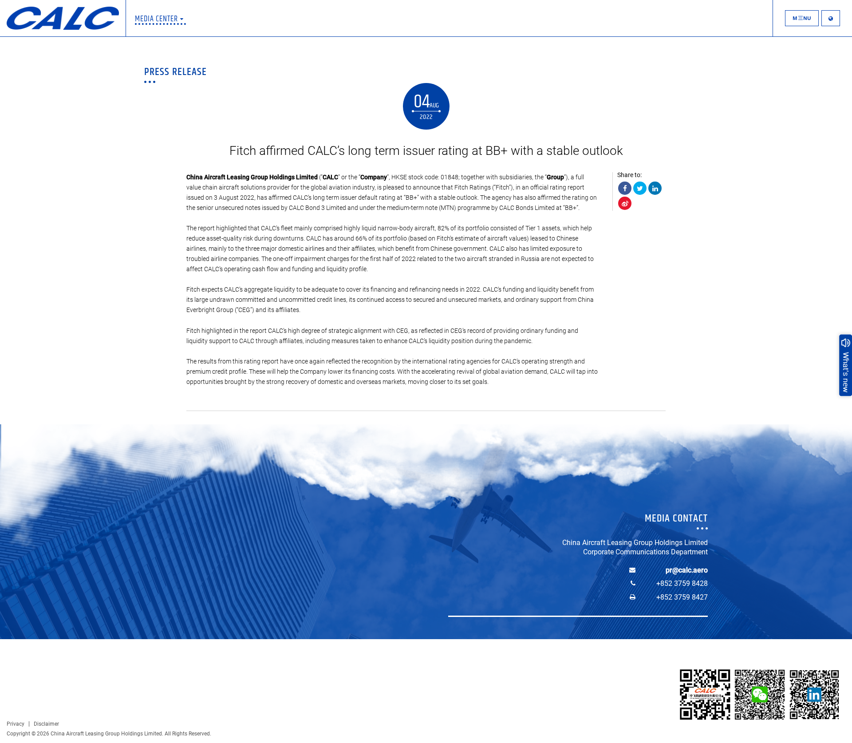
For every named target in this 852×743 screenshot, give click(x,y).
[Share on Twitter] (640, 188)
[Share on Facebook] (624, 188)
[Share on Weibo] (624, 203)
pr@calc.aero (687, 570)
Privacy (15, 724)
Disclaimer (46, 724)
